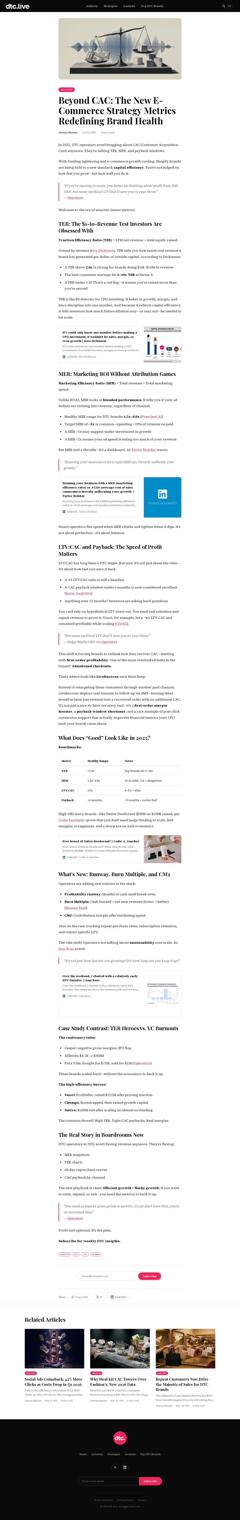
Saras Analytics (78, 593)
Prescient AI (152, 416)
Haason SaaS (76, 907)
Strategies (113, 1454)
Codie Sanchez (70, 820)
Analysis (130, 1454)
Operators (75, 197)
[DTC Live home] (17, 6)
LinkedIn (120, 1297)
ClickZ (121, 623)
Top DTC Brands (150, 1454)
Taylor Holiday (143, 449)
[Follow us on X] (115, 1467)
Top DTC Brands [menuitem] (152, 6)
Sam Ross (66, 948)
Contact (142, 1500)
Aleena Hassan (67, 132)
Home (83, 1454)
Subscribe (150, 1276)
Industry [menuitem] (92, 6)
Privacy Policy (125, 1500)
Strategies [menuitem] (111, 6)
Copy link (82, 1297)
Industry (97, 1454)
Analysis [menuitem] (129, 6)
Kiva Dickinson (102, 250)
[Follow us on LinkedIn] (125, 1467)
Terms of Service (103, 1500)
